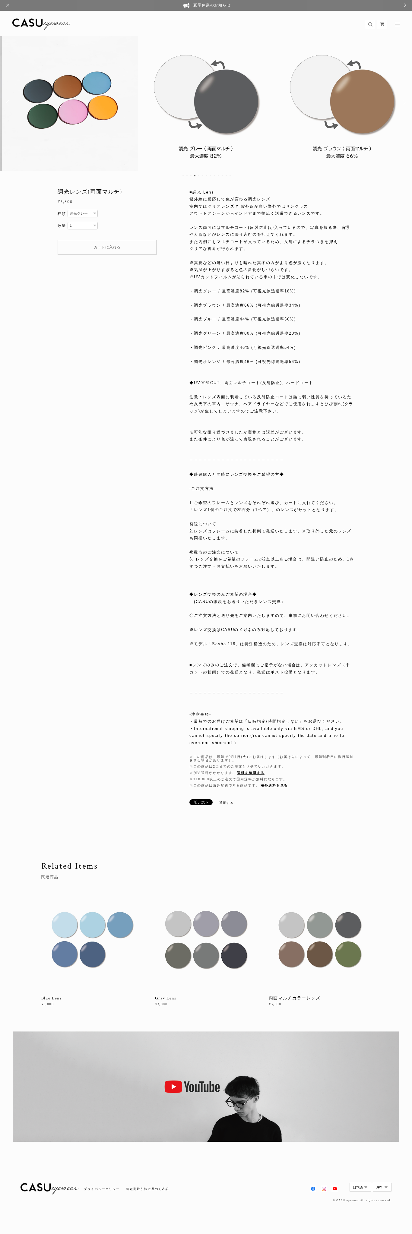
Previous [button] (9, 103)
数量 (62, 226)
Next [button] (403, 103)
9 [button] (214, 175)
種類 (62, 214)
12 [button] (226, 175)
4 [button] (194, 175)
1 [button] (183, 175)
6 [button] (202, 175)
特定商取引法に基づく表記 (147, 1189)
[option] (70, 103)
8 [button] (210, 175)
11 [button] (222, 175)
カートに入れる (107, 247)
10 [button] (218, 175)
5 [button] (198, 175)
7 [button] (206, 175)
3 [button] (191, 175)
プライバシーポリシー (102, 1189)
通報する (226, 802)
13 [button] (230, 175)
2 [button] (187, 175)
